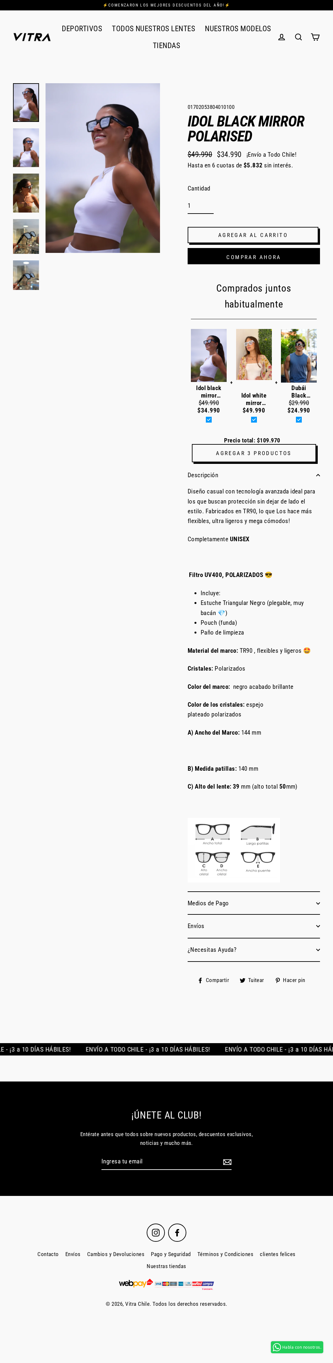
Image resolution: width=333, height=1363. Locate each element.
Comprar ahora (253, 257)
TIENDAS (166, 45)
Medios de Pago (208, 903)
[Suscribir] (226, 1162)
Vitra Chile (137, 1304)
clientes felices (278, 1254)
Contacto (48, 1254)
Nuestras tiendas (166, 1266)
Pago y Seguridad (171, 1254)
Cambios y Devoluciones (115, 1254)
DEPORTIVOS (82, 28)
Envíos (196, 926)
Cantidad (199, 188)
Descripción (203, 475)
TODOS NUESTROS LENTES (153, 28)
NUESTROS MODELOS (238, 28)
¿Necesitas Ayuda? (212, 949)
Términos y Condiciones (225, 1254)
